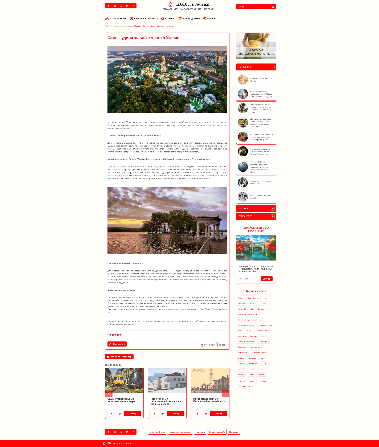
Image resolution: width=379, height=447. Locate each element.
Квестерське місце (262, 330)
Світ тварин (242, 347)
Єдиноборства (253, 298)
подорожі (252, 369)
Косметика (242, 336)
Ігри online (241, 303)
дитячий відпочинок (259, 352)
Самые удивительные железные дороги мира (121, 400)
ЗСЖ (248, 330)
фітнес (252, 381)
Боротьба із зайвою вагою (247, 314)
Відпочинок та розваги (146, 18)
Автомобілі (242, 309)
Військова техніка (265, 325)
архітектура (255, 347)
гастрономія (242, 352)
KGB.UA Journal (112, 25)
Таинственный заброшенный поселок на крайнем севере (165, 401)
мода (264, 363)
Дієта (240, 330)
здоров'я (252, 358)
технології (241, 381)
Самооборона (263, 341)
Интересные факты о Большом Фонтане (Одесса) (209, 400)
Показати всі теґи (244, 386)
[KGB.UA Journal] (189, 6)
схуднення (261, 374)
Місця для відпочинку (246, 341)
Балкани (261, 309)
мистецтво (253, 363)
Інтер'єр (253, 303)
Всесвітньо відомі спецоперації (249, 320)
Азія (251, 309)
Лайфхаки (253, 336)
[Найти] (273, 7)
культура (241, 363)
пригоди (263, 369)
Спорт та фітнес (118, 18)
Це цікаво (212, 18)
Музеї (264, 336)
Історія (263, 303)
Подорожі (170, 18)
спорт (251, 374)
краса (262, 358)
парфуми (241, 369)
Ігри (265, 298)
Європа (240, 298)
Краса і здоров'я (191, 18)
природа (241, 374)
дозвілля (241, 358)
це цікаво (263, 381)
